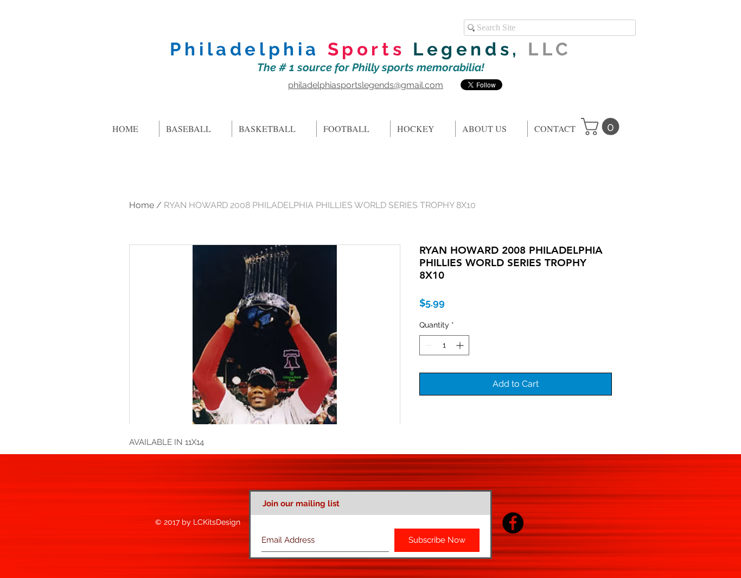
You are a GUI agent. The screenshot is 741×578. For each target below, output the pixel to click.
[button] (602, 126)
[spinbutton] (444, 345)
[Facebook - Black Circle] (512, 522)
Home (141, 205)
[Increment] (461, 345)
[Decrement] (428, 345)
